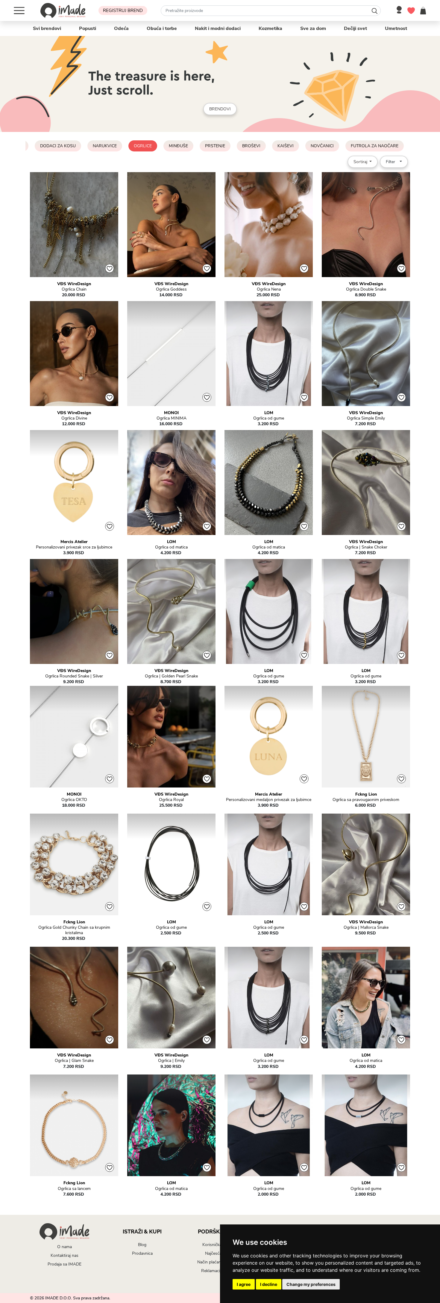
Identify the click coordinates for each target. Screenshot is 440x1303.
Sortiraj (360, 162)
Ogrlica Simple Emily (366, 418)
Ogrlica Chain (74, 289)
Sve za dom (313, 28)
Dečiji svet (355, 28)
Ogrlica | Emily (171, 1060)
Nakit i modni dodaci (218, 28)
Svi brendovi (47, 28)
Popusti (87, 28)
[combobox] (271, 10)
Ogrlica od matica (171, 547)
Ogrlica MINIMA (171, 418)
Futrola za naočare (374, 146)
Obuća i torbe (162, 28)
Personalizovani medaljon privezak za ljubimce (268, 799)
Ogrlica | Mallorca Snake (366, 927)
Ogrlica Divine (74, 418)
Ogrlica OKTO (74, 799)
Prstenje (215, 146)
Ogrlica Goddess (171, 289)
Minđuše (178, 146)
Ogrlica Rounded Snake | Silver (74, 676)
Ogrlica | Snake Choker (366, 547)
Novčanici (322, 146)
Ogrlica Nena (269, 289)
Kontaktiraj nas (64, 1255)
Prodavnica (142, 1253)
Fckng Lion (366, 794)
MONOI (171, 413)
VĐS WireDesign (74, 284)
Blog (142, 1245)
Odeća (121, 28)
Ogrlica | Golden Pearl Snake (171, 676)
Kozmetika (270, 28)
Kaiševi (285, 146)
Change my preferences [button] (311, 1284)
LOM (268, 413)
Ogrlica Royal (171, 799)
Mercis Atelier (74, 542)
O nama (64, 1247)
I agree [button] (244, 1284)
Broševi (251, 146)
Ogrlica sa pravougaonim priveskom (366, 799)
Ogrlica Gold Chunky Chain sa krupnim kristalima (74, 930)
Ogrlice (143, 146)
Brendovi (220, 109)
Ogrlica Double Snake (366, 289)
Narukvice (105, 146)
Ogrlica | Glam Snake (74, 1060)
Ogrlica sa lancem (74, 1188)
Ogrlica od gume (268, 418)
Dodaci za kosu (58, 146)
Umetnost (396, 28)
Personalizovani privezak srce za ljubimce (74, 547)
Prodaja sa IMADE (64, 1264)
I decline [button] (268, 1284)
